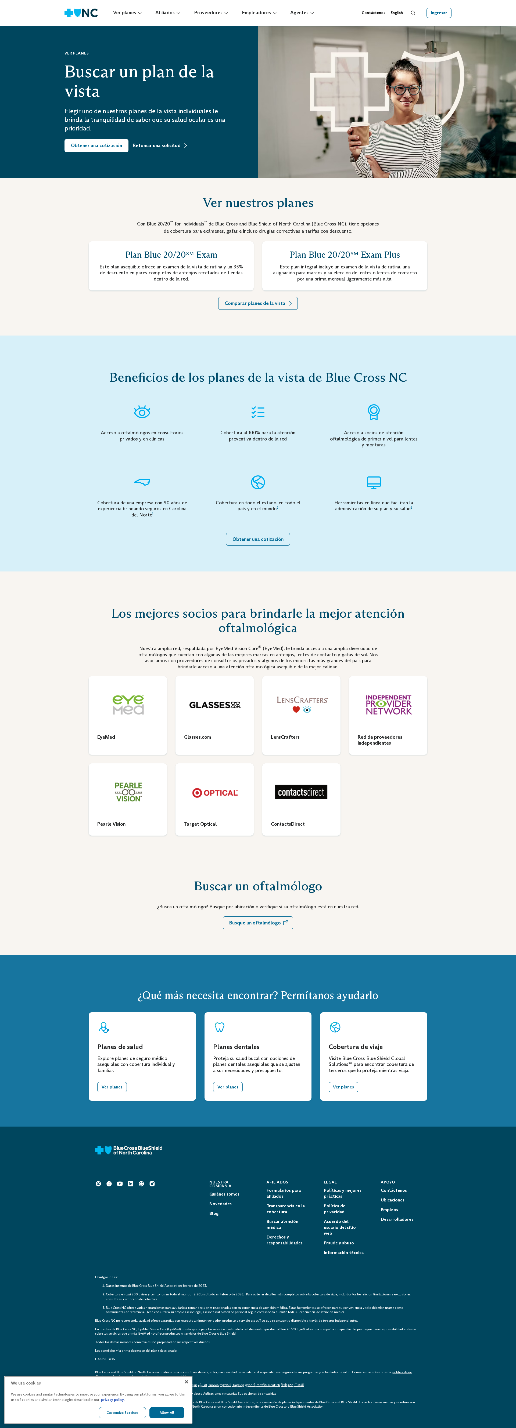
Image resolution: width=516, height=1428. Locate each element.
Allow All (167, 1413)
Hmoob (213, 1385)
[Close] (186, 1382)
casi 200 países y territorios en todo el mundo (158, 1294)
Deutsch (274, 1385)
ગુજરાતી (250, 1385)
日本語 (299, 1385)
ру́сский (225, 1385)
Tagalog (238, 1385)
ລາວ (290, 1385)
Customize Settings (122, 1413)
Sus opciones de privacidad (257, 1394)
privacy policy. (112, 1400)
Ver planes (112, 1087)
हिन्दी (284, 1385)
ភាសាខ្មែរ (262, 1385)
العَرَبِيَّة (202, 1385)
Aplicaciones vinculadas (220, 1394)
